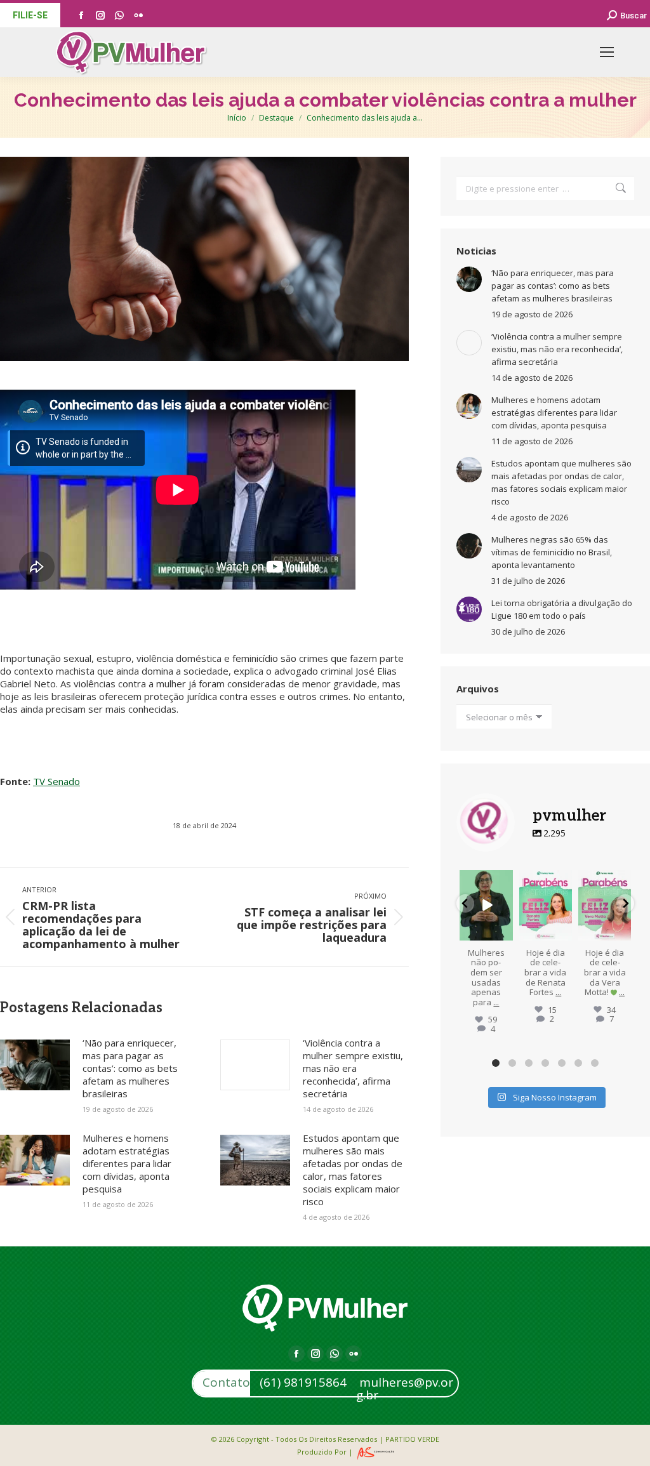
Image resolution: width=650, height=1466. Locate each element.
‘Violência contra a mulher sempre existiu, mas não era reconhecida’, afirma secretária (353, 1068)
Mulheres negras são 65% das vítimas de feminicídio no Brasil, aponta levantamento (551, 552)
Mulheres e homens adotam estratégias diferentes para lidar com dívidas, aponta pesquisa (127, 1163)
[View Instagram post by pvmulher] (505, 932)
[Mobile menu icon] (606, 52)
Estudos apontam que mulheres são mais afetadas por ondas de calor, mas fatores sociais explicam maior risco (352, 1170)
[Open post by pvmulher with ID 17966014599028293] (604, 905)
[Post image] (35, 1065)
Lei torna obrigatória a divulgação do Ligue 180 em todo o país (561, 609)
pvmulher (486, 880)
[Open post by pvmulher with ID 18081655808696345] (486, 905)
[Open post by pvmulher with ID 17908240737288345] (545, 905)
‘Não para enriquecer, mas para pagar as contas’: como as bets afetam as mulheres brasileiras (130, 1068)
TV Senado (56, 781)
